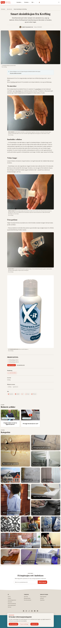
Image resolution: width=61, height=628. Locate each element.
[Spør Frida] (39, 2)
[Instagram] (26, 611)
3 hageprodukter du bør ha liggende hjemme (10, 423)
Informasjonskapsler (12, 605)
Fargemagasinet (43, 596)
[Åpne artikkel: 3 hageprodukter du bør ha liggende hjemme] (10, 415)
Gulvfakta (42, 598)
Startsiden (3, 9)
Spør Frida (26, 596)
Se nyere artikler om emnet (15, 73)
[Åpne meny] (58, 2)
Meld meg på (42, 582)
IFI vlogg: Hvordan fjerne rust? (30, 423)
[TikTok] (29, 611)
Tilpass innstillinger (24, 624)
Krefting (13, 82)
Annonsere (10, 601)
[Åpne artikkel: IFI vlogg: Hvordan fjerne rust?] (30, 415)
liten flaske (18, 91)
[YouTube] (37, 611)
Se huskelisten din (21, 365)
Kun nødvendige (13, 624)
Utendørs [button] (26, 2)
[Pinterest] (32, 611)
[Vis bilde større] (30, 47)
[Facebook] (23, 611)
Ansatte (9, 598)
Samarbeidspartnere (12, 600)
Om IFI (9, 596)
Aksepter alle (34, 624)
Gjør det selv (9, 9)
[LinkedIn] (35, 611)
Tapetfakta (42, 600)
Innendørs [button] (19, 2)
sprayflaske (38, 89)
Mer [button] (32, 2)
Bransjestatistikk (27, 598)
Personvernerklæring (12, 603)
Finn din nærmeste (27, 600)
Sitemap (9, 607)
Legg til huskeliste (11, 365)
